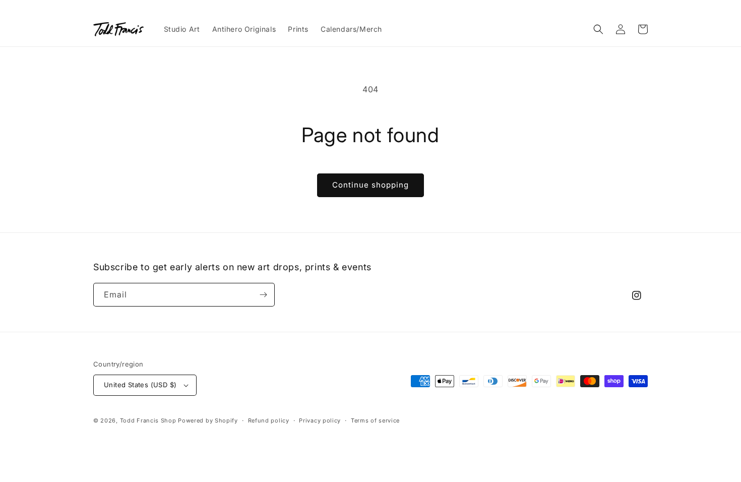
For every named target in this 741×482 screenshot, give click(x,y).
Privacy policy (320, 420)
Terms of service (375, 420)
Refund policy (268, 420)
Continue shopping (370, 185)
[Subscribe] (263, 295)
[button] (598, 29)
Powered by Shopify (208, 420)
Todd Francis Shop (148, 420)
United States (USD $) (140, 385)
